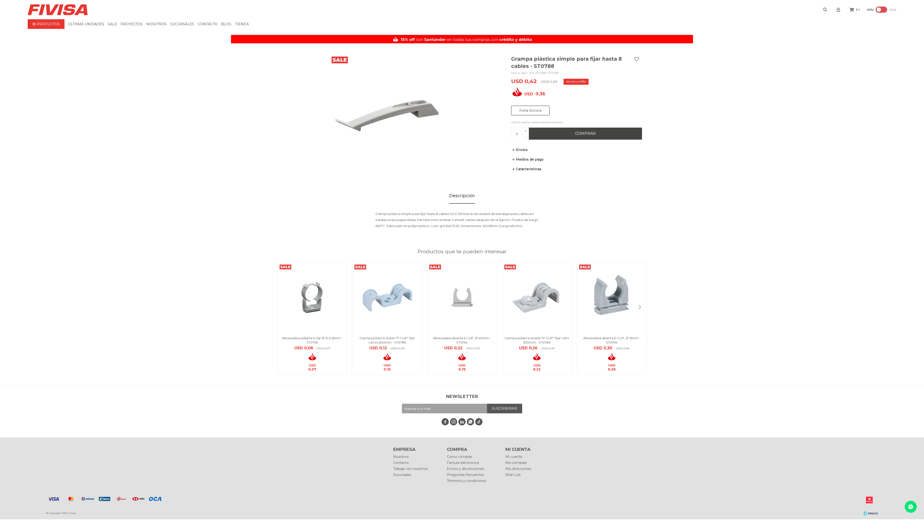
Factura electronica (463, 463)
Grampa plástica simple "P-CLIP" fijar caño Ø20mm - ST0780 (536, 340)
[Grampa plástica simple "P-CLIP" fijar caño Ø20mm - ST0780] (537, 297)
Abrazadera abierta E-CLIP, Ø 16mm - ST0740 (611, 340)
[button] (639, 307)
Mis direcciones (518, 469)
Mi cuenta (513, 457)
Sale (112, 24)
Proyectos (132, 24)
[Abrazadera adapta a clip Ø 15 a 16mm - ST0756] (312, 297)
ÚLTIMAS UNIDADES (86, 24)
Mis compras (515, 463)
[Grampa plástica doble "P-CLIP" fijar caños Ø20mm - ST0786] (387, 297)
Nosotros (156, 24)
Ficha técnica (530, 110)
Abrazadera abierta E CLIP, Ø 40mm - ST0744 (462, 340)
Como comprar (459, 457)
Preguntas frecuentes (465, 475)
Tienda (242, 24)
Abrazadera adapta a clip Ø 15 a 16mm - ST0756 (312, 340)
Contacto (208, 24)
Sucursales (182, 24)
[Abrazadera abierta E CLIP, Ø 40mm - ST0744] (462, 297)
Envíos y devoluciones (465, 469)
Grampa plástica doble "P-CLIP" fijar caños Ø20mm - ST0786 (387, 340)
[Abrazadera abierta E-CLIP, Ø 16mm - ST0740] (612, 297)
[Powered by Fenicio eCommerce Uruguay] (870, 513)
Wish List (513, 475)
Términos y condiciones (466, 481)
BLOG (226, 24)
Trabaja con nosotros (410, 469)
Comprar (585, 133)
